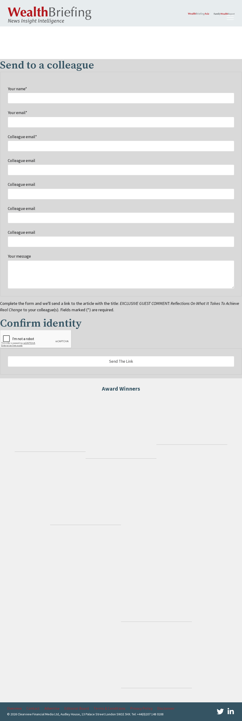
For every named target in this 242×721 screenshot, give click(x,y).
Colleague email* (22, 136)
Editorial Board (76, 708)
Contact (33, 708)
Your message (19, 256)
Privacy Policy (141, 708)
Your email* (17, 112)
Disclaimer (165, 708)
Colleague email (21, 160)
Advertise (52, 708)
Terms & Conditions (109, 708)
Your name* (17, 88)
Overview (14, 708)
